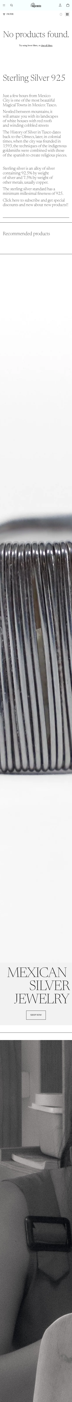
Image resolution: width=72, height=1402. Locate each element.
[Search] (11, 5)
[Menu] (4, 5)
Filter (10, 14)
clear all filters (46, 45)
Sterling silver (14, 169)
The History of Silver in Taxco (27, 132)
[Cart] (68, 5)
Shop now (36, 1015)
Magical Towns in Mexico (24, 105)
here (16, 200)
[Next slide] (65, 241)
